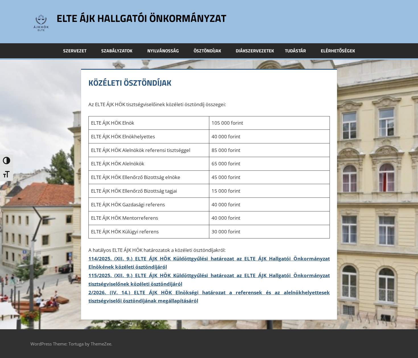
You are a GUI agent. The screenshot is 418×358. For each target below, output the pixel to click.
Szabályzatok (116, 50)
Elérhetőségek (338, 50)
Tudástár (295, 50)
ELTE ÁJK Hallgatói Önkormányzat (141, 18)
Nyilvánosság (163, 50)
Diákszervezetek (255, 50)
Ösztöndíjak (207, 50)
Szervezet (74, 50)
